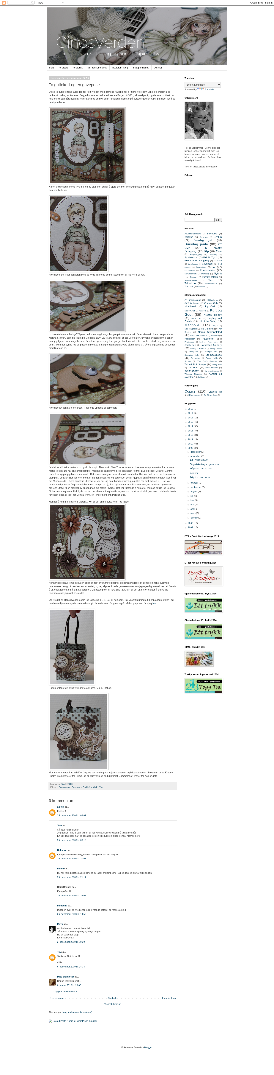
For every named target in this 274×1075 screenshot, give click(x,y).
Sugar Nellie (212, 358)
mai (192, 504)
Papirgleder (190, 339)
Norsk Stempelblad (210, 331)
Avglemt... (195, 473)
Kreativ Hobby (213, 314)
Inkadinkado (191, 306)
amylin (60, 807)
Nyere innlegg (57, 998)
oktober (194, 482)
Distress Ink (215, 392)
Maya (60, 924)
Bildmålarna (212, 300)
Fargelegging (196, 254)
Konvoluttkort (190, 274)
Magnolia (192, 325)
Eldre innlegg (169, 998)
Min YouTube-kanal (97, 67)
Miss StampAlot (65, 976)
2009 (191, 448)
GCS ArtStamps (192, 303)
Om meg (158, 67)
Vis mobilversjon (112, 1004)
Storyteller (195, 358)
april (193, 509)
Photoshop (189, 342)
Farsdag (213, 254)
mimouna (62, 905)
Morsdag (205, 274)
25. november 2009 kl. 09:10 (71, 840)
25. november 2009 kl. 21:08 (71, 858)
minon (60, 868)
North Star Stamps (198, 335)
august (194, 491)
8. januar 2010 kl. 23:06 (69, 985)
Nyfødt (218, 273)
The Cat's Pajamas (207, 361)
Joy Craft (210, 306)
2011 (191, 439)
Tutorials (189, 286)
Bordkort (189, 237)
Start (51, 67)
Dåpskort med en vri (200, 477)
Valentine (201, 287)
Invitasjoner (201, 267)
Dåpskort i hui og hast (201, 468)
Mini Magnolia (191, 329)
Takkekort (190, 283)
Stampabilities (216, 349)
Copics (190, 391)
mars (193, 513)
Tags (210, 280)
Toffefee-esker (211, 283)
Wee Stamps (211, 368)
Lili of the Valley (208, 321)
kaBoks (201, 377)
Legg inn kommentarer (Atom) (77, 1012)
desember (195, 452)
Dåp (206, 251)
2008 (191, 523)
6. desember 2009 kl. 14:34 (71, 966)
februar (194, 517)
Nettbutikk (78, 67)
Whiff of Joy (98, 787)
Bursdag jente (196, 244)
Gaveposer (77, 787)
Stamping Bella (192, 355)
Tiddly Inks (217, 365)
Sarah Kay (190, 345)
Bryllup (218, 236)
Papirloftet (87, 787)
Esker (219, 251)
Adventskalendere (193, 234)
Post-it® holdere (210, 277)
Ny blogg (63, 67)
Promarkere (194, 395)
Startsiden (113, 998)
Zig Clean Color (210, 395)
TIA (59, 952)
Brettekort (204, 237)
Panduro (215, 335)
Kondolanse (190, 270)
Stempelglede (214, 354)
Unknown (62, 850)
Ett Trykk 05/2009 (199, 460)
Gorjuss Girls (211, 303)
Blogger (148, 1047)
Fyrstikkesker (191, 257)
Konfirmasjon (207, 270)
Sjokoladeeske (191, 280)
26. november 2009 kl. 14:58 (71, 914)
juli (192, 496)
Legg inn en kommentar (65, 991)
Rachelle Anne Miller (208, 342)
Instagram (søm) (141, 67)
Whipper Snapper (193, 374)
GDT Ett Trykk (209, 257)
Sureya (188, 361)
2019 (191, 409)
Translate (209, 89)
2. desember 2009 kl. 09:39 (71, 942)
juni (192, 500)
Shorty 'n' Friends (198, 348)
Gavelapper (193, 264)
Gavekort (218, 261)
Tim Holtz (193, 367)
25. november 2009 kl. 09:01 (71, 815)
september (196, 487)
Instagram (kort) (120, 67)
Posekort (194, 277)
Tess (59, 825)
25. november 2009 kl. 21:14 (71, 877)
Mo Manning (207, 328)
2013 (191, 430)
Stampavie (193, 352)
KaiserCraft (190, 311)
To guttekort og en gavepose (204, 464)
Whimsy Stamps (212, 371)
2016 (191, 417)
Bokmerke (212, 233)
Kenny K (203, 311)
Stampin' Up (211, 352)
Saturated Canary (211, 344)
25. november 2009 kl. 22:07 (71, 895)
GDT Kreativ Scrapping (197, 260)
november (195, 456)
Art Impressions (193, 300)
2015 (191, 422)
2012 (191, 435)
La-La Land (196, 318)
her (154, 603)
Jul (213, 266)
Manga (215, 326)
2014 (191, 426)
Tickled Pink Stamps (195, 364)
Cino (63, 784)
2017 (191, 413)
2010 (191, 443)
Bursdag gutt (64, 787)
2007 (191, 527)
